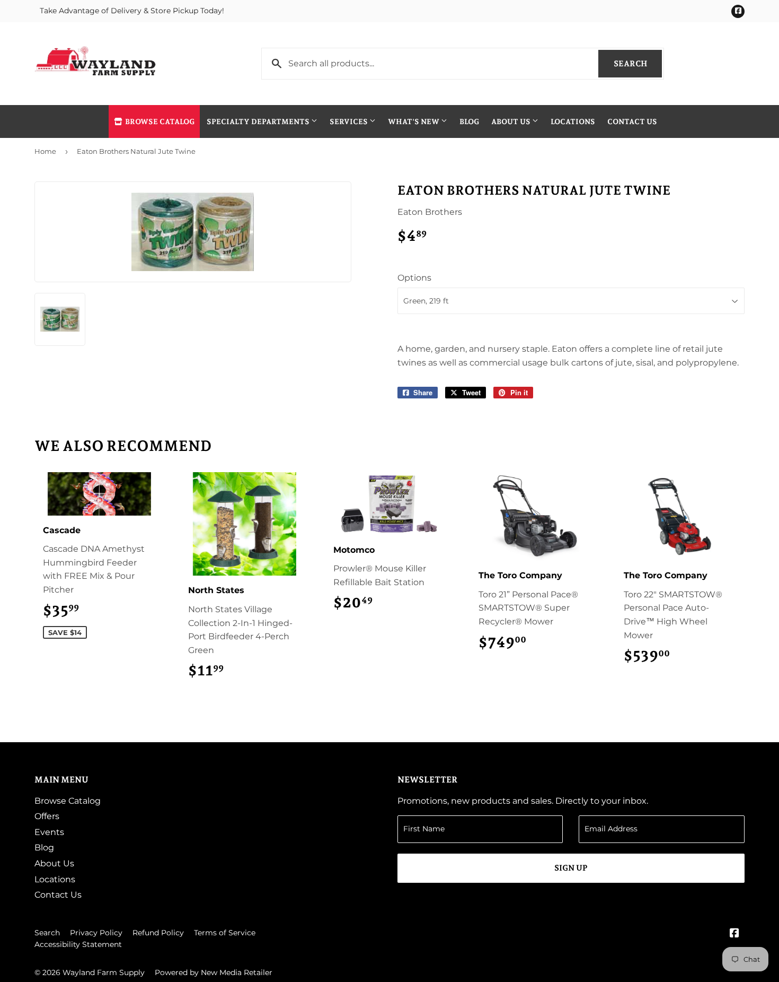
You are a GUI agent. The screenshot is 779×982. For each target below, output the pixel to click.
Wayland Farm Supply (104, 972)
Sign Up (571, 868)
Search (638, 63)
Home (45, 151)
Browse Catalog (158, 121)
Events (49, 832)
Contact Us (632, 121)
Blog (469, 121)
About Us (511, 121)
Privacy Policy (96, 932)
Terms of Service (224, 932)
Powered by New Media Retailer (213, 972)
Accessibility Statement (78, 944)
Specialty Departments (259, 121)
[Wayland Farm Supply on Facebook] (734, 934)
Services (349, 121)
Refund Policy (158, 932)
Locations (573, 121)
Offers (46, 816)
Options (414, 278)
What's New (414, 121)
